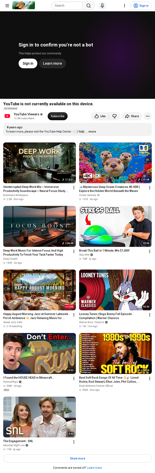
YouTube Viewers (26, 114)
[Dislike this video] (114, 116)
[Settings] (124, 5)
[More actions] (148, 116)
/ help (81, 131)
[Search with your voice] (102, 6)
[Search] (88, 6)
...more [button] (91, 131)
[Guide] (7, 5)
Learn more (94, 467)
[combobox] (68, 5)
